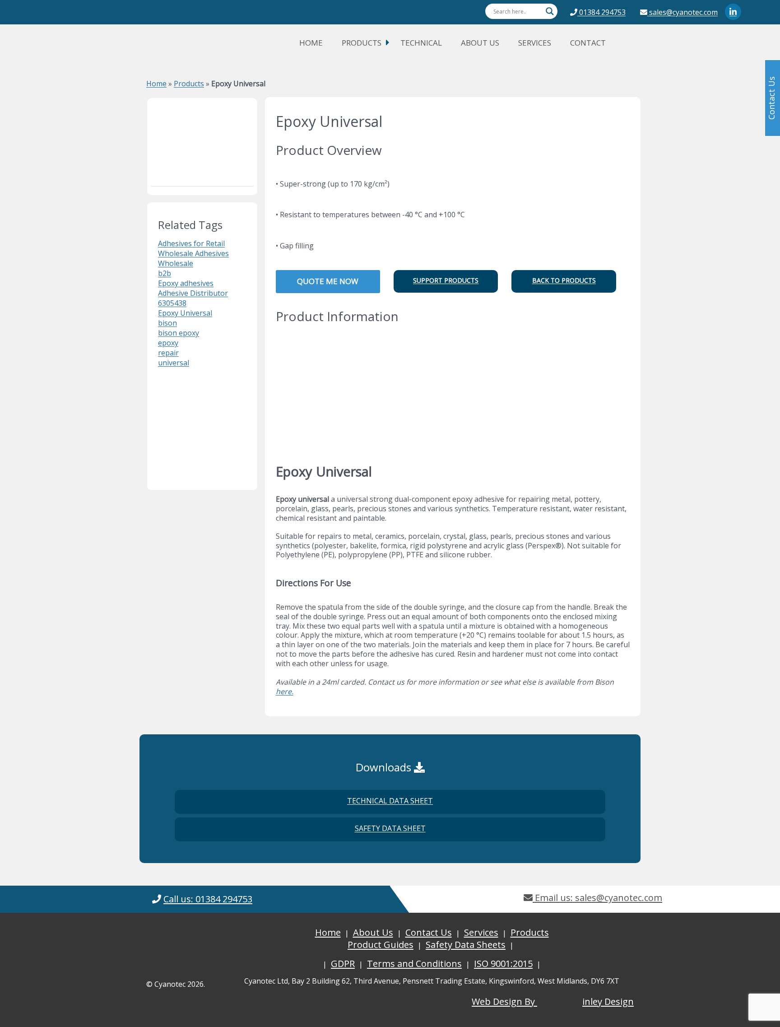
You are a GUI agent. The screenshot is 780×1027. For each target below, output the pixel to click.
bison (167, 323)
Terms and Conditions (414, 963)
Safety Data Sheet (390, 828)
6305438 (172, 303)
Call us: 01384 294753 (207, 899)
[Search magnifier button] (549, 11)
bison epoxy (178, 333)
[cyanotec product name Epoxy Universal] (202, 140)
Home (311, 42)
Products (361, 42)
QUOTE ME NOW (327, 281)
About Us (480, 42)
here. (284, 691)
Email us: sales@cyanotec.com (597, 898)
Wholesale (175, 263)
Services (534, 42)
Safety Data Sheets (466, 944)
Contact (588, 42)
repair (168, 353)
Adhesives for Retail (191, 243)
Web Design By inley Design (553, 1001)
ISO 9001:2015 (503, 963)
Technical (421, 42)
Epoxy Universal (185, 313)
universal (173, 363)
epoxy (168, 343)
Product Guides (380, 944)
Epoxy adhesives (186, 283)
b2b (164, 273)
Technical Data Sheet (390, 801)
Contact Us (428, 932)
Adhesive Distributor (193, 293)
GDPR (343, 963)
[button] (446, 281)
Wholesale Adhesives (193, 253)
